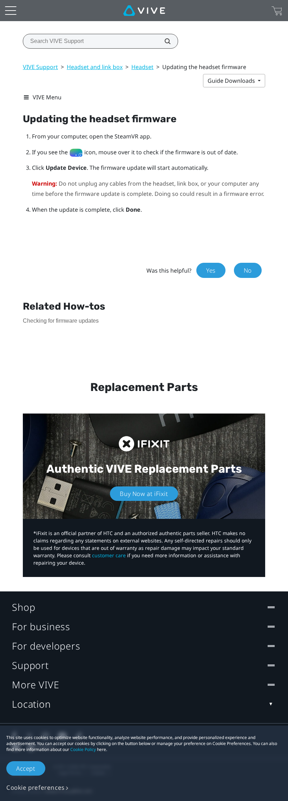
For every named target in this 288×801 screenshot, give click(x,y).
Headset (142, 67)
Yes (211, 270)
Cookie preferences (35, 787)
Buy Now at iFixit (144, 494)
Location (31, 703)
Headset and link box (95, 67)
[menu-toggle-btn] (10, 10)
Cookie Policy (83, 749)
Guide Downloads (232, 81)
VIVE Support (40, 67)
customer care (109, 555)
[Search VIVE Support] (164, 41)
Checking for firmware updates (61, 321)
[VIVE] (144, 10)
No (248, 270)
